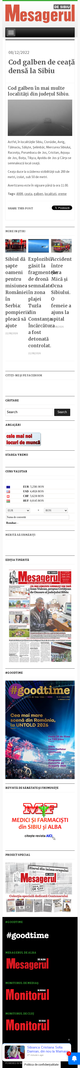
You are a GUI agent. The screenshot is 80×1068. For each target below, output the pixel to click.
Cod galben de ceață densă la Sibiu (41, 66)
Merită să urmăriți (20, 534)
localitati (50, 194)
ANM (19, 194)
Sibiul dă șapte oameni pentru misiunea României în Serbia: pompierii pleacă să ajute (15, 292)
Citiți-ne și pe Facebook (23, 375)
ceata (28, 194)
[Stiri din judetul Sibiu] (39, 13)
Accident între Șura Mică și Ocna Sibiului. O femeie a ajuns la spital (61, 289)
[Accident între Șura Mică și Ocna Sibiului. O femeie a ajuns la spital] (61, 247)
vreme (62, 194)
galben (38, 194)
